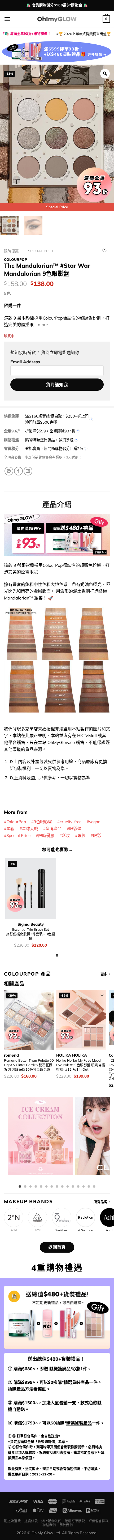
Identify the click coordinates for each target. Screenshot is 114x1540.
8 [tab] (57, 1186)
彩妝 (66, 835)
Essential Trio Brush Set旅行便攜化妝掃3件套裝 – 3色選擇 (30, 933)
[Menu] (7, 18)
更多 (103, 974)
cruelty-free (70, 821)
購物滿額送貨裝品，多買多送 (49, 439)
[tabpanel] (40, 1140)
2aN (14, 1230)
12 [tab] (78, 1186)
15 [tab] (94, 1186)
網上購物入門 (51, 1521)
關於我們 (66, 1525)
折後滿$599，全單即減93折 (50, 431)
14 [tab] (88, 1186)
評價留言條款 (99, 1521)
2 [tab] (25, 1186)
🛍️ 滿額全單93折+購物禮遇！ (28, 33)
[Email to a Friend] (28, 471)
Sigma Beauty (30, 924)
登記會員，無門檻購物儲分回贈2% (54, 448)
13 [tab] (83, 1186)
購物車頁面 (48, 1447)
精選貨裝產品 (79, 1423)
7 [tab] (51, 1186)
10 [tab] (67, 1186)
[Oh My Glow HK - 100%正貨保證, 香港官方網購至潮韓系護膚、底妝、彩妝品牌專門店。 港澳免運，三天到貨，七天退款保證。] (57, 19)
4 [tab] (35, 1186)
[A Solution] (85, 1217)
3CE (38, 1230)
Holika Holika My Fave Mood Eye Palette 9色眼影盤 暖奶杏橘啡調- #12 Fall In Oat (80, 1064)
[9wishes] (61, 1217)
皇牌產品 (54, 828)
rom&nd (11, 1055)
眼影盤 (75, 828)
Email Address (25, 361)
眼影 (97, 835)
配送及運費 (12, 1521)
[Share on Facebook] (18, 471)
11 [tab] (73, 1186)
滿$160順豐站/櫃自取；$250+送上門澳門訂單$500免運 (57, 419)
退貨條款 (31, 1521)
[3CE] (37, 1217)
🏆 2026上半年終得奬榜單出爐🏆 (85, 34)
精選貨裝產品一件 (81, 1382)
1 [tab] (20, 1186)
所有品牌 (100, 1201)
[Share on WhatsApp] (9, 471)
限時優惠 (11, 251)
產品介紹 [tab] (57, 504)
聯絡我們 (49, 1525)
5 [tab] (41, 1186)
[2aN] (13, 1217)
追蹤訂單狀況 (75, 1521)
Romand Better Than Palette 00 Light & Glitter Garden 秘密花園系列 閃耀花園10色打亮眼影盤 (29, 1064)
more (43, 324)
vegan (94, 821)
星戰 (10, 828)
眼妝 (81, 835)
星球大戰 (30, 828)
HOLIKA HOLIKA (71, 1055)
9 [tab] (62, 1186)
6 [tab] (46, 1186)
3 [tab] (30, 1186)
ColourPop (15, 259)
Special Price (41, 251)
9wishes (61, 1230)
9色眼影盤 (43, 821)
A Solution (85, 1230)
